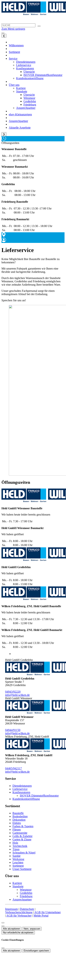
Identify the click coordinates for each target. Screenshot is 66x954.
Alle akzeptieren (11, 928)
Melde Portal (41, 915)
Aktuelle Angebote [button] (20, 127)
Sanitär (16, 855)
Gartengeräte (19, 832)
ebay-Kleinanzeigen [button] (20, 114)
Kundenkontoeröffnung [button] (29, 78)
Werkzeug (18, 859)
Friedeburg (26, 896)
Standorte (17, 886)
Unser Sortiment (21, 869)
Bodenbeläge (20, 816)
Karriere (17, 883)
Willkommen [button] (16, 45)
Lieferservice (19, 789)
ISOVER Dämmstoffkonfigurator (39, 795)
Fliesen (16, 829)
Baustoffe (18, 813)
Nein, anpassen (32, 928)
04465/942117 (13, 768)
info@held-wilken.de (17, 695)
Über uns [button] (14, 84)
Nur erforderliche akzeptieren (18, 932)
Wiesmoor (26, 889)
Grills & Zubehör (22, 836)
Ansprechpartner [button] (25, 107)
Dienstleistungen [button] (25, 61)
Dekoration (18, 819)
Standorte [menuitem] (21, 91)
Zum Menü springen (13, 28)
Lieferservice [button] (23, 65)
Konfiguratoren (21, 792)
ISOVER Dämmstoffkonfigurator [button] (42, 75)
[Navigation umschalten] (2, 33)
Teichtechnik (19, 846)
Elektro (16, 823)
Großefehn (26, 892)
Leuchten (17, 862)
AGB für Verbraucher (19, 915)
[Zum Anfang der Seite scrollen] (2, 926)
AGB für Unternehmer (47, 912)
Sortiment (18, 865)
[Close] (2, 922)
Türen (15, 849)
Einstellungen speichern (36, 950)
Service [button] (13, 58)
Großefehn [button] (29, 101)
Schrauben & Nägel (23, 852)
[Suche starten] (39, 26)
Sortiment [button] (14, 52)
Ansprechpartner (22, 899)
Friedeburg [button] (29, 104)
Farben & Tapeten (22, 826)
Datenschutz (27, 909)
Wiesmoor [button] (29, 98)
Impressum (11, 909)
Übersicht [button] (29, 71)
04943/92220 (13, 691)
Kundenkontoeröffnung (26, 798)
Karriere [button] (21, 88)
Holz (15, 842)
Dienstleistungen (22, 785)
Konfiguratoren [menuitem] (25, 68)
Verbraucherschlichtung (18, 912)
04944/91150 (12, 730)
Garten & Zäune (21, 839)
